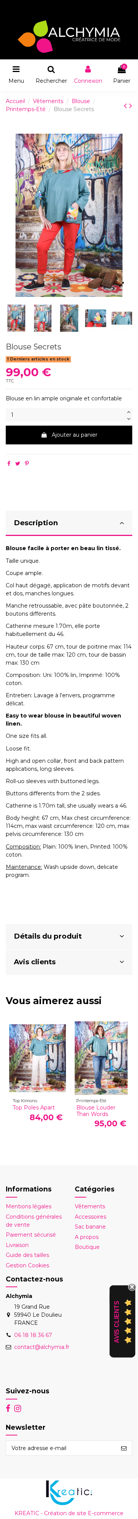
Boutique (87, 1247)
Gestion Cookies (27, 1265)
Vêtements (90, 1206)
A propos (87, 1237)
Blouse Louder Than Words (95, 1111)
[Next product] (130, 105)
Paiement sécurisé (31, 1234)
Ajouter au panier (74, 434)
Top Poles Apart (34, 1107)
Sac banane (90, 1226)
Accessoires (90, 1216)
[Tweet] (17, 463)
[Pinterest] (27, 463)
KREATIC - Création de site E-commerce (69, 1513)
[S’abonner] (124, 1448)
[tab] (69, 523)
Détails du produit (48, 936)
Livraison (17, 1245)
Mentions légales (28, 1206)
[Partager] (8, 463)
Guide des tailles (27, 1255)
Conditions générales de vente (34, 1220)
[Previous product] (126, 105)
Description (36, 522)
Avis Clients (116, 1321)
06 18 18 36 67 (33, 1335)
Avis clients (35, 961)
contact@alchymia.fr (41, 1347)
